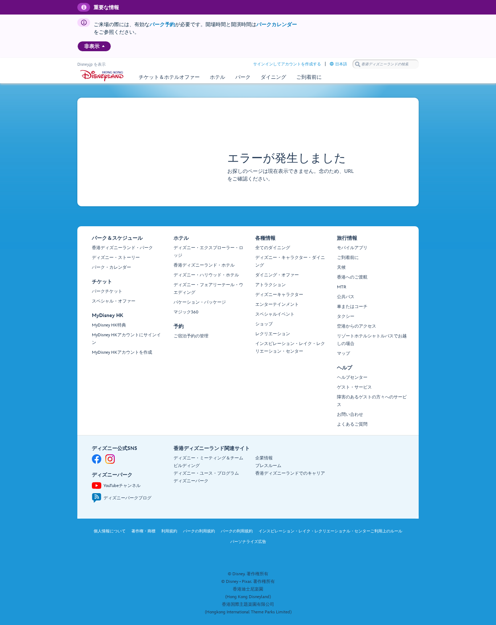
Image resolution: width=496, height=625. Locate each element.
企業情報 (264, 458)
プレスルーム (268, 465)
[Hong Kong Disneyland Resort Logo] (101, 75)
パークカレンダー (276, 24)
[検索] (357, 64)
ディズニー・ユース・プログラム (206, 473)
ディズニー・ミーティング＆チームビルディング (208, 461)
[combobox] (385, 64)
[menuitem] (103, 46)
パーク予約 (162, 24)
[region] (94, 46)
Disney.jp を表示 (91, 64)
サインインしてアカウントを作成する (287, 64)
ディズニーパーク (191, 481)
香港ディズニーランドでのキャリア (290, 473)
